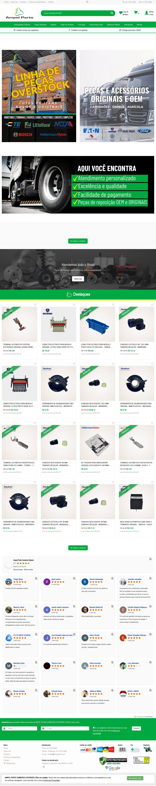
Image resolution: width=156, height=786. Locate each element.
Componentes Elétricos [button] (22, 24)
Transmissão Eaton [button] (96, 24)
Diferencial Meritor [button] (113, 24)
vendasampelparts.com (56, 754)
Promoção (81, 24)
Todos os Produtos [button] (67, 24)
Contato (51, 2)
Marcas (139, 24)
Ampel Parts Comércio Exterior (23, 560)
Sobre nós (14, 2)
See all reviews (18, 570)
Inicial (6, 2)
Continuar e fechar (136, 778)
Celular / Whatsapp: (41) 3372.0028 (54, 751)
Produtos (23, 2)
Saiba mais (78, 279)
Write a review (28, 570)
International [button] (128, 24)
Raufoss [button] (53, 24)
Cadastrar (136, 728)
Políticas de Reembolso (37, 2)
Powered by (145, 717)
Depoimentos (10, 763)
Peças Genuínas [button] (40, 24)
